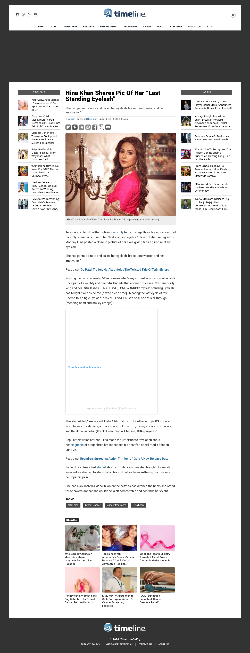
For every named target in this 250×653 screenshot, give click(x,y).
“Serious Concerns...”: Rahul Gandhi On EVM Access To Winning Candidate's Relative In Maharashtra (44, 187)
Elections (176, 26)
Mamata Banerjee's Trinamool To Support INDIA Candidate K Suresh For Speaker (44, 137)
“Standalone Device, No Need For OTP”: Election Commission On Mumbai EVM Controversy (45, 170)
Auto (209, 26)
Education (194, 26)
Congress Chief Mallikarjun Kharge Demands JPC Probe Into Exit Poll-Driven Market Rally (45, 121)
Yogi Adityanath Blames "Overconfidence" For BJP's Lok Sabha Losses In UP (45, 104)
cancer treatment (116, 505)
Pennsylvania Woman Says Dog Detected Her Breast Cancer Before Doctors (81, 599)
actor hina (73, 505)
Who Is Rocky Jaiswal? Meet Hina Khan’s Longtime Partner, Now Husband (78, 558)
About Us (163, 644)
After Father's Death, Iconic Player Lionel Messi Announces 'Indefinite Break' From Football (213, 105)
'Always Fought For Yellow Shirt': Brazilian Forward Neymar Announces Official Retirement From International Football (212, 121)
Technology (130, 26)
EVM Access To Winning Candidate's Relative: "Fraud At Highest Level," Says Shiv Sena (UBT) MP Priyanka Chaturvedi (45, 204)
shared (101, 467)
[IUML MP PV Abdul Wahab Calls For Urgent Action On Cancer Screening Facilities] (119, 580)
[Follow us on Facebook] (17, 14)
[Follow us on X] (29, 14)
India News (70, 26)
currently (117, 232)
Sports (147, 26)
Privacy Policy (90, 644)
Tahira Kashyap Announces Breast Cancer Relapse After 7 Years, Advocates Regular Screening (118, 559)
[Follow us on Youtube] (35, 14)
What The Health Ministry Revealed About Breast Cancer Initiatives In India (155, 557)
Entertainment (109, 26)
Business (88, 26)
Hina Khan (70, 119)
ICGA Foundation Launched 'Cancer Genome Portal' (151, 599)
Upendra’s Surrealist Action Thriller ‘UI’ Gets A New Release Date (124, 458)
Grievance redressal (119, 644)
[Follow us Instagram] (23, 14)
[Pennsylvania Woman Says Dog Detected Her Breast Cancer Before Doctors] (82, 580)
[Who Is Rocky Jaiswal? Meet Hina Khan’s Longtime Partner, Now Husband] (82, 538)
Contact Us (145, 644)
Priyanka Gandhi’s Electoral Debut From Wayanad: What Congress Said (43, 154)
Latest (53, 26)
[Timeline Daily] (125, 12)
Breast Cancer (93, 505)
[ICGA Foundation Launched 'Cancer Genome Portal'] (157, 580)
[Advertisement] (125, 56)
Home (41, 26)
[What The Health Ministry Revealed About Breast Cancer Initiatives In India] (157, 538)
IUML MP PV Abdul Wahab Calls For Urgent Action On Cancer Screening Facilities (118, 600)
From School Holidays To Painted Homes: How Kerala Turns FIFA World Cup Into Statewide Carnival (211, 170)
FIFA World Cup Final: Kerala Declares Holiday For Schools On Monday (212, 187)
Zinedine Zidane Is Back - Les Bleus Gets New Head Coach (212, 138)
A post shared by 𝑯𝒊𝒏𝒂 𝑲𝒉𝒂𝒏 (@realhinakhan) (111, 408)
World (160, 26)
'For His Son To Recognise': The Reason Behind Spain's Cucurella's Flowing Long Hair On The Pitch (213, 154)
